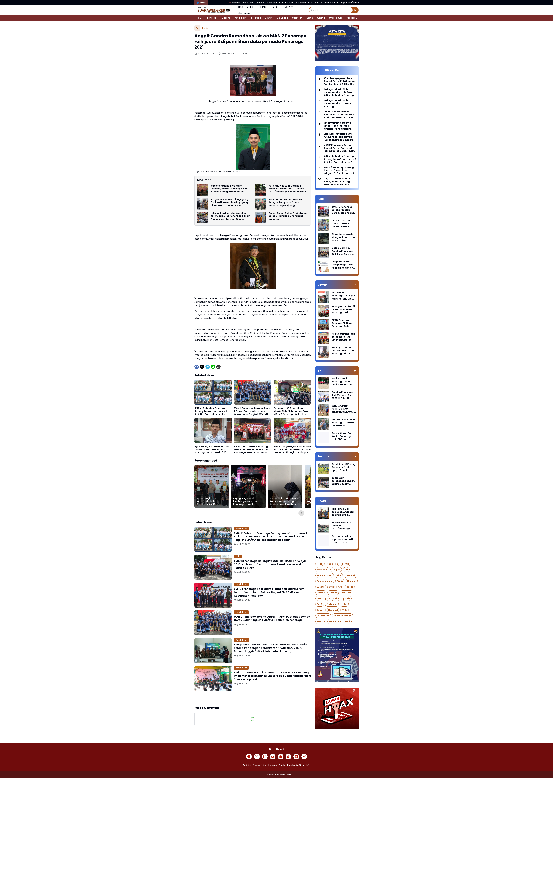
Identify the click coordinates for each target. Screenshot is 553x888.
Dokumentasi (243, 13)
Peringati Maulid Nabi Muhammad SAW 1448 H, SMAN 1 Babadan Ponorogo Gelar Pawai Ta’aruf (339, 92)
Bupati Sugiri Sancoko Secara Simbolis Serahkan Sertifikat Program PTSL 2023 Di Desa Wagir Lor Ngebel (210, 501)
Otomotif (297, 17)
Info (308, 765)
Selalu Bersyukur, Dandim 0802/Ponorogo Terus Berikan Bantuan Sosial (342, 525)
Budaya (226, 17)
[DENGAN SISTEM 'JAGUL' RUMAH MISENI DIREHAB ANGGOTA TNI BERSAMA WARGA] (323, 225)
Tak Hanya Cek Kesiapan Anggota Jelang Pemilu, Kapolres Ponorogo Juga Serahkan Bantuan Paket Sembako (343, 511)
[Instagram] (265, 756)
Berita (250, 6)
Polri (237, 556)
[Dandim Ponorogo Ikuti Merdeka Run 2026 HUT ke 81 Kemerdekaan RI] (323, 396)
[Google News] (280, 756)
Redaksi (247, 765)
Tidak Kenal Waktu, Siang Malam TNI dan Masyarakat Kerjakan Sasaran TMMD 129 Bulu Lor (344, 237)
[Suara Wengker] (213, 10)
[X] (202, 367)
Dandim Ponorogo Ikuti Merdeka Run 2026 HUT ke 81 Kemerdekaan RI (342, 395)
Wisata (321, 17)
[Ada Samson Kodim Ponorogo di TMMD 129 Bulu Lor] (323, 424)
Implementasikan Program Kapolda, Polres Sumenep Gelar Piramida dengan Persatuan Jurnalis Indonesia (229, 188)
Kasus (309, 17)
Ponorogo (212, 17)
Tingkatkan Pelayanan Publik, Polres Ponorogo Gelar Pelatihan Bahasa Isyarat (337, 181)
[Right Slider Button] (356, 18)
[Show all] (354, 199)
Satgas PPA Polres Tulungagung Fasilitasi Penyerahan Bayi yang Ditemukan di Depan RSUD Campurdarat (229, 202)
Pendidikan (240, 17)
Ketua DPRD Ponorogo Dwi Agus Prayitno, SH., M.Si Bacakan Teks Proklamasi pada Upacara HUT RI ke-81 (343, 295)
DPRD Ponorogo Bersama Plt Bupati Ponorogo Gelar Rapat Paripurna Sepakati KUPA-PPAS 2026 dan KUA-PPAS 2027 (344, 323)
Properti (351, 17)
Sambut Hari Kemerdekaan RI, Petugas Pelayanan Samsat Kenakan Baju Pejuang (286, 202)
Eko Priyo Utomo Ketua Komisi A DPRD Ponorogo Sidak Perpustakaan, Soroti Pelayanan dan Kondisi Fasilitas (344, 350)
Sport (287, 6)
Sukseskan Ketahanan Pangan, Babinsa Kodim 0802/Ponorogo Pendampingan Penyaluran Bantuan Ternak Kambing (343, 481)
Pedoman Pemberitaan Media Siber (286, 765)
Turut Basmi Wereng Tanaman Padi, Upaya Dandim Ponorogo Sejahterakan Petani (343, 467)
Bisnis (263, 6)
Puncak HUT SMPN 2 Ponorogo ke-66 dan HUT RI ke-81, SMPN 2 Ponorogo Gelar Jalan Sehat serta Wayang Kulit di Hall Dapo (252, 449)
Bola (275, 6)
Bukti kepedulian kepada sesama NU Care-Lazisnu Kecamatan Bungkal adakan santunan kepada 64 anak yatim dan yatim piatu (343, 539)
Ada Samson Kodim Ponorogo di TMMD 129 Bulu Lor (343, 422)
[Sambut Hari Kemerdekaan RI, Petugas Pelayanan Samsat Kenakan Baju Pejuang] (260, 204)
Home (240, 6)
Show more (253, 698)
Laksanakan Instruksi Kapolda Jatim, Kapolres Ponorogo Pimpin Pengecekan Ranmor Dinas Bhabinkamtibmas (230, 216)
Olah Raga (282, 17)
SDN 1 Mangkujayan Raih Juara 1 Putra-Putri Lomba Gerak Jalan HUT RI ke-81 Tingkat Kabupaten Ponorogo (292, 449)
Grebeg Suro (335, 17)
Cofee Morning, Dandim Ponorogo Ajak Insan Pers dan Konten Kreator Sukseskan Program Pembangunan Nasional (343, 251)
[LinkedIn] (296, 756)
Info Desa (256, 17)
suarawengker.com (281, 774)
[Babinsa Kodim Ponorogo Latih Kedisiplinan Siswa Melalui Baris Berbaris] (323, 383)
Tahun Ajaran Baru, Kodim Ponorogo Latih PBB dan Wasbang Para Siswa (343, 436)
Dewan (268, 17)
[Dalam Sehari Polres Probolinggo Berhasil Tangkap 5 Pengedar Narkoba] (260, 217)
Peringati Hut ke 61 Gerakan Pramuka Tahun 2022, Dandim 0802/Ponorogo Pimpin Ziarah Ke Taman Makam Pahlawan (288, 188)
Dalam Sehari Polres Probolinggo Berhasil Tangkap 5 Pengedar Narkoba (288, 216)
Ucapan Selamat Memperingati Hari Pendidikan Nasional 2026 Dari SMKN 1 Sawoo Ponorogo (343, 264)
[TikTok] (288, 756)
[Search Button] (355, 10)
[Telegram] (207, 367)
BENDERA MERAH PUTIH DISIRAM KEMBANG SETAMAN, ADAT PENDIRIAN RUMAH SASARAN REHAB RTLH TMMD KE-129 (343, 408)
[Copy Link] (218, 367)
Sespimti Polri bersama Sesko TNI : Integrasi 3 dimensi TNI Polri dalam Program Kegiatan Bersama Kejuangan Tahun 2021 (339, 125)
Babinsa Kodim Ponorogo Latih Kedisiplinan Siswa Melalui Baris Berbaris (342, 381)
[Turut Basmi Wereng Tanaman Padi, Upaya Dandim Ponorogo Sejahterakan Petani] (323, 468)
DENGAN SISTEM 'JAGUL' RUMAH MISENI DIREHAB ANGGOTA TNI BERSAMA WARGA (342, 223)
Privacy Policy (259, 765)
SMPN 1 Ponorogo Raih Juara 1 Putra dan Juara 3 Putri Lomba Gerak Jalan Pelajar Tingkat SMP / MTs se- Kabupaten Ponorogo (269, 592)
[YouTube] (272, 756)
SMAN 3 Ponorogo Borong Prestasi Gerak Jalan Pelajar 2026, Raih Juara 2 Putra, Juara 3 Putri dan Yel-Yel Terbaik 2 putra (270, 564)
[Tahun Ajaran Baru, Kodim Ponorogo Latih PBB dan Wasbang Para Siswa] (323, 437)
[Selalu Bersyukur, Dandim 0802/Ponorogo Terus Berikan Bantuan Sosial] (323, 527)
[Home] (197, 28)
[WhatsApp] (213, 367)
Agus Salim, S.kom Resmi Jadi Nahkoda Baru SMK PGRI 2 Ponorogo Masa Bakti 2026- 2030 (211, 449)
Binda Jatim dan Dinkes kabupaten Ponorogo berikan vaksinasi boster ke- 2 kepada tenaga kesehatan (284, 501)
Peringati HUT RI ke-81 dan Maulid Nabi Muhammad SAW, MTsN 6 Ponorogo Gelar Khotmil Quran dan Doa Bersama (292, 411)
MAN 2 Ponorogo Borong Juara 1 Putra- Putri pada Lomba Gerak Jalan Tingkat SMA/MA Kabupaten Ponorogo (252, 411)
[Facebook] (196, 367)
